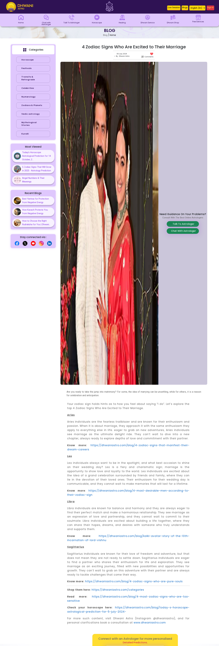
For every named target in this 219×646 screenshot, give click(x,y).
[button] (173, 8)
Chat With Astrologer (183, 231)
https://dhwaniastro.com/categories (118, 590)
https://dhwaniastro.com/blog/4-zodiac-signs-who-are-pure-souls (134, 581)
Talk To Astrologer (182, 224)
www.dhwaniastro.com (150, 622)
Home (113, 35)
